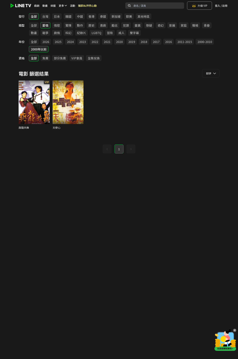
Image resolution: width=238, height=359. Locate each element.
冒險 (110, 33)
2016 (168, 41)
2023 (82, 41)
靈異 (138, 25)
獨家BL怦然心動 (87, 5)
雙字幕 (134, 33)
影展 (172, 25)
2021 (107, 41)
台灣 (45, 16)
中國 (80, 16)
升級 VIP (202, 5)
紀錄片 (81, 33)
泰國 (103, 16)
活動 (72, 5)
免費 (45, 58)
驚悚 (68, 25)
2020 (119, 41)
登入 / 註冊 (221, 5)
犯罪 (126, 25)
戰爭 (45, 33)
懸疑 (149, 25)
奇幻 (161, 25)
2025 (58, 41)
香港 (91, 16)
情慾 (57, 25)
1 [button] (119, 149)
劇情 (57, 33)
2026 (45, 41)
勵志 (115, 25)
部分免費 (60, 58)
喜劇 (103, 25)
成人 (121, 33)
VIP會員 (76, 58)
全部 (34, 16)
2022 (94, 41)
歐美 (129, 16)
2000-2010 (204, 41)
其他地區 (143, 16)
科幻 (68, 33)
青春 (207, 25)
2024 (70, 41)
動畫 (45, 5)
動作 (80, 25)
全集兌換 (94, 58)
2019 (131, 41)
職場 (195, 25)
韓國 (68, 16)
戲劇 (36, 5)
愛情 (45, 25)
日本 (57, 16)
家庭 (184, 25)
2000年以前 (38, 49)
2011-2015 (184, 41)
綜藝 (53, 5)
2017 (156, 41)
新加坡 (116, 16)
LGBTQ (96, 33)
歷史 (91, 25)
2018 (144, 41)
